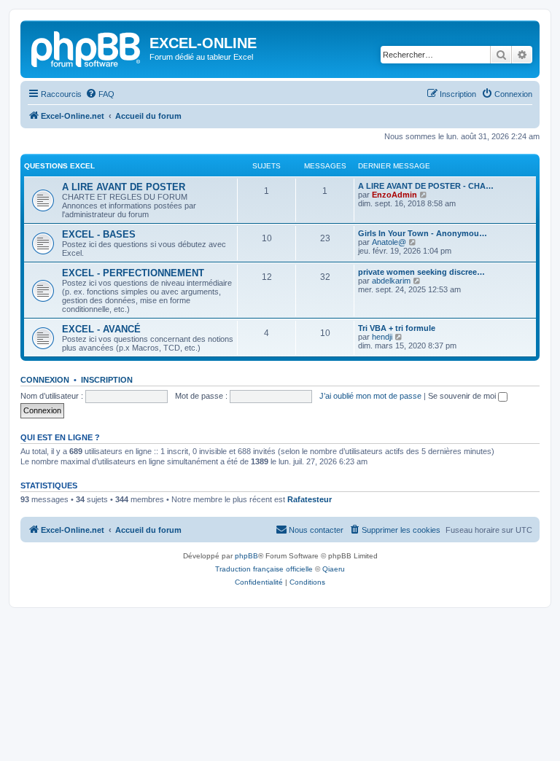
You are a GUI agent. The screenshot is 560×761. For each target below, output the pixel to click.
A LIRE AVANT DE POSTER (123, 187)
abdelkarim (391, 280)
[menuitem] (99, 94)
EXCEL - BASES (99, 234)
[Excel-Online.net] (86, 47)
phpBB (246, 556)
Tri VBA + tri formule (396, 328)
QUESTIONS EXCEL (59, 166)
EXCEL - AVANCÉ (101, 329)
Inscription (107, 379)
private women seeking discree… (421, 272)
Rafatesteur (309, 499)
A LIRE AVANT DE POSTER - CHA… (426, 186)
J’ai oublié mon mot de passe (370, 395)
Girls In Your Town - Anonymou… (422, 233)
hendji (382, 336)
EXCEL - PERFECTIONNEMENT (133, 273)
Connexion (44, 379)
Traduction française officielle (264, 569)
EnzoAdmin (394, 194)
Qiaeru (333, 569)
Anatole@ (389, 242)
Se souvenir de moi (463, 395)
